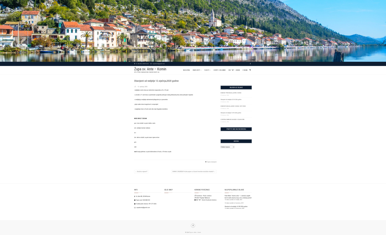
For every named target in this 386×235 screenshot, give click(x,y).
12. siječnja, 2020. (143, 86)
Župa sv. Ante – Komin (150, 69)
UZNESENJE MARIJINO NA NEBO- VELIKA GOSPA (232, 119)
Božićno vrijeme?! (141, 171)
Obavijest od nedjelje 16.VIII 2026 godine (231, 113)
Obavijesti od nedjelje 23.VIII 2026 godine (231, 99)
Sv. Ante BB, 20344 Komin (142, 63)
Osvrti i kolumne (220, 70)
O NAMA (245, 70)
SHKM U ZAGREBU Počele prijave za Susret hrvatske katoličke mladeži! (193, 171)
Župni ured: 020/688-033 (143, 200)
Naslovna (186, 70)
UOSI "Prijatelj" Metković (203, 198)
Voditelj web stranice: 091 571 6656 (146, 204)
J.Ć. (135, 86)
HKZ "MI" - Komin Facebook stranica (206, 200)
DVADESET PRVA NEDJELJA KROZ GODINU (231, 93)
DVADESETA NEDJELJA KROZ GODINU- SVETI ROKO (233, 106)
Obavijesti (196, 70)
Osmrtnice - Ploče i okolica (203, 196)
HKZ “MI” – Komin (234, 70)
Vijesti (206, 70)
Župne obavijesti (212, 162)
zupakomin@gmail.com (158, 63)
